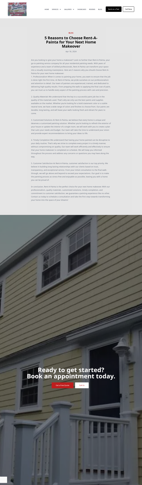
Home (47, 9)
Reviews (92, 9)
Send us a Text (113, 9)
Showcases (81, 9)
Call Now (128, 9)
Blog (100, 9)
